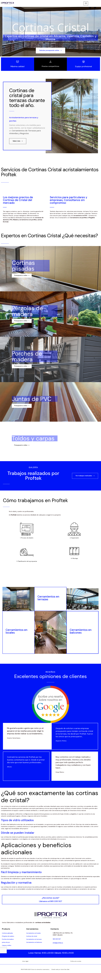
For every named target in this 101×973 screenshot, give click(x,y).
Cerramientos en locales (16, 631)
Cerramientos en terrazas (48, 598)
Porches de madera (27, 356)
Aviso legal (25, 961)
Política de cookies (75, 961)
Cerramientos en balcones (81, 631)
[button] (50, 50)
